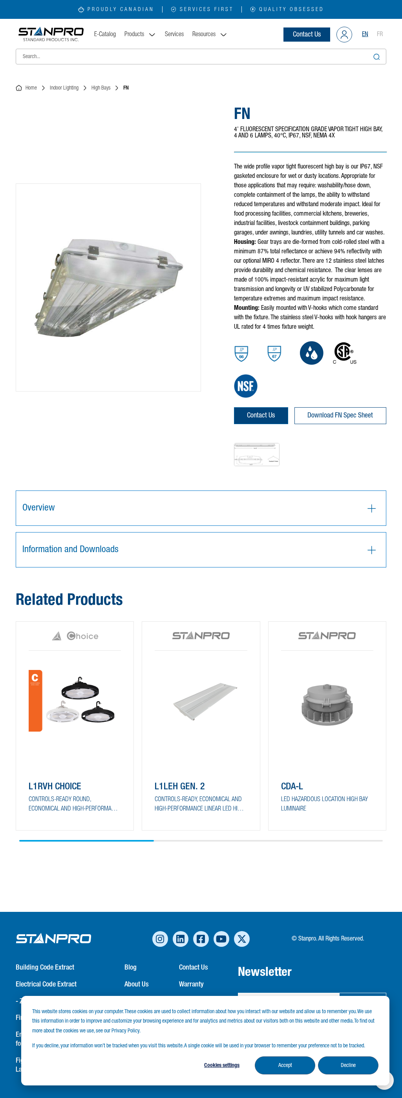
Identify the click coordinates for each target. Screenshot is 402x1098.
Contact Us (307, 34)
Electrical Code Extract (46, 984)
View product (56, 809)
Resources (204, 34)
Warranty (191, 984)
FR (380, 34)
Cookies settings (221, 1065)
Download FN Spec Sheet (340, 415)
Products (134, 34)
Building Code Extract (45, 967)
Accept (285, 1065)
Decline (348, 1065)
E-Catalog (105, 34)
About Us (136, 984)
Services (174, 34)
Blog (130, 967)
